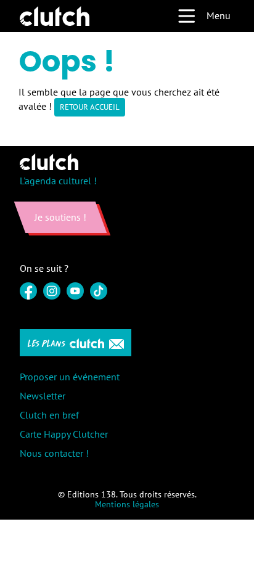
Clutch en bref (49, 415)
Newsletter (42, 396)
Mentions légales (127, 504)
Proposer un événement (70, 376)
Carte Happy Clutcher (64, 434)
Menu (219, 15)
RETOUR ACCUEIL (90, 107)
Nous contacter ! (54, 453)
